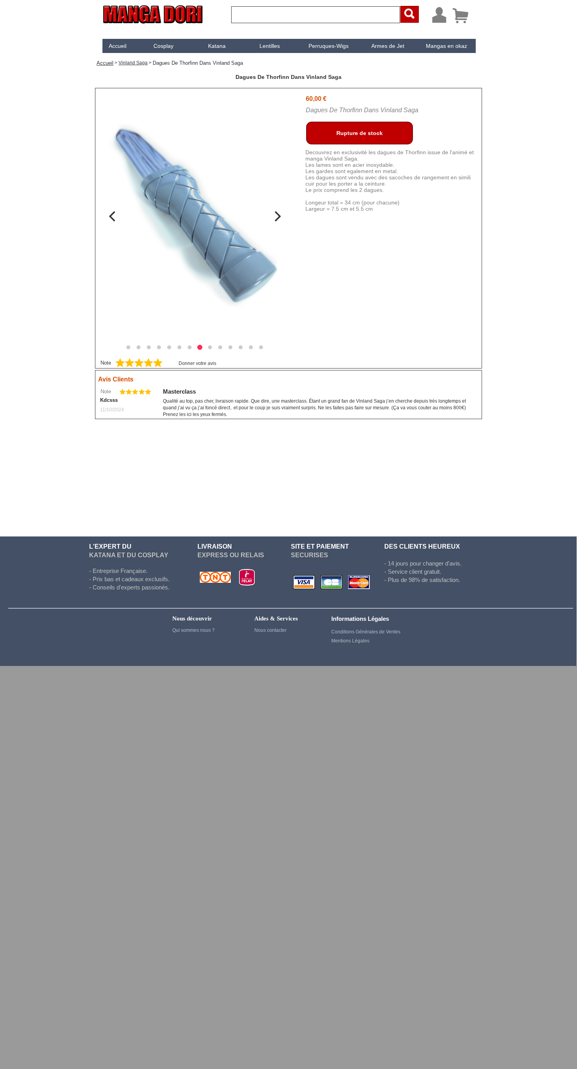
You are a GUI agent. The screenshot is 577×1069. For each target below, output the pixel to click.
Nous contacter (270, 630)
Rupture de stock (359, 133)
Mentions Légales (350, 641)
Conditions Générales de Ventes (365, 632)
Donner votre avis (197, 363)
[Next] (276, 216)
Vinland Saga (133, 63)
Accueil (117, 46)
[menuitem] (117, 46)
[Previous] (113, 216)
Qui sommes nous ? (193, 630)
